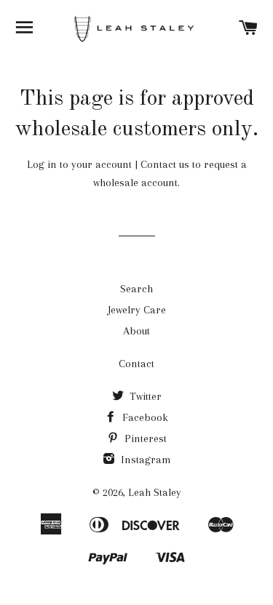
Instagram (144, 459)
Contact (136, 363)
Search (136, 288)
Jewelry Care (137, 309)
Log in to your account (79, 164)
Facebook (143, 417)
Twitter (144, 396)
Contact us (165, 164)
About (136, 330)
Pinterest (144, 438)
